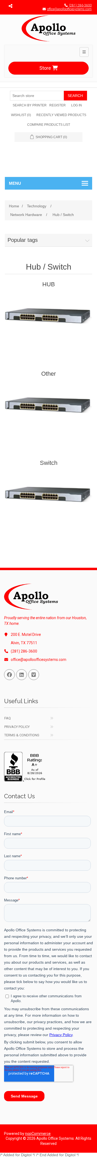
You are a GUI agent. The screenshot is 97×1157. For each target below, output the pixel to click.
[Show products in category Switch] (48, 499)
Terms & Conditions (21, 735)
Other (48, 373)
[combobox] (37, 95)
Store (45, 68)
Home (14, 206)
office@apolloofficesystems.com (69, 9)
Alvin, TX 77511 (24, 643)
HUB (48, 284)
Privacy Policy (17, 727)
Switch (48, 462)
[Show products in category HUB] (48, 320)
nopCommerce (38, 1133)
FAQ (7, 718)
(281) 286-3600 (80, 5)
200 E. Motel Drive (26, 634)
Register (57, 105)
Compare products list (48, 125)
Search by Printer (30, 105)
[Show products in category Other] (48, 409)
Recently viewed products (61, 115)
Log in (76, 105)
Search (75, 95)
